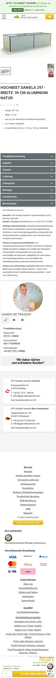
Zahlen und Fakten (28, 592)
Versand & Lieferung (28, 480)
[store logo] (25, 16)
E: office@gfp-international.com (25, 396)
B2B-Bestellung (28, 500)
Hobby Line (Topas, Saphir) (28, 625)
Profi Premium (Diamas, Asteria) (28, 645)
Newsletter (28, 488)
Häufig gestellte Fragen (28, 475)
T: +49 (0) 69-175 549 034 (23, 420)
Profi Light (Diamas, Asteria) (28, 641)
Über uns (28, 584)
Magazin (28, 513)
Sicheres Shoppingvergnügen (28, 492)
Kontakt (28, 471)
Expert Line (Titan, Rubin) (28, 630)
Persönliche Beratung (28, 496)
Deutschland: (10, 340)
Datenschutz (28, 600)
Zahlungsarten (28, 484)
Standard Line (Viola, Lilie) (28, 621)
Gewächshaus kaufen (28, 617)
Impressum (28, 596)
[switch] (50, 674)
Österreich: (9, 333)
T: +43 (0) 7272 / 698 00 (22, 393)
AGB (28, 509)
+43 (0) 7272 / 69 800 (43, 222)
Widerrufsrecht (28, 504)
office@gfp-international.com (22, 222)
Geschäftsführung (28, 588)
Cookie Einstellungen (28, 517)
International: (10, 348)
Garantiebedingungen (28, 612)
